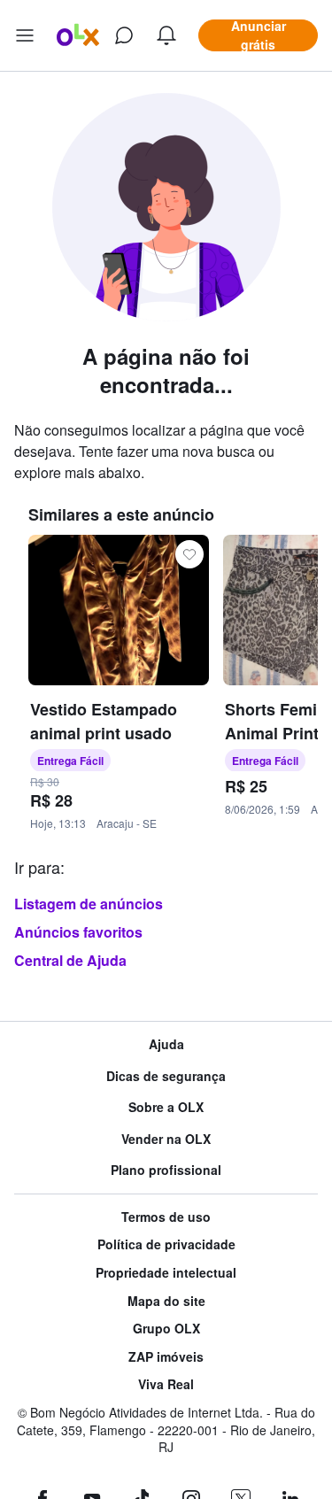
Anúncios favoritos (78, 932)
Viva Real (166, 1384)
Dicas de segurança (166, 1076)
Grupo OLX (166, 1328)
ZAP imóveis (166, 1356)
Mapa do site (166, 1301)
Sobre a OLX (166, 1107)
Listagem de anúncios (88, 903)
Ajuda (166, 1044)
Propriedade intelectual (166, 1272)
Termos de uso (166, 1217)
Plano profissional (166, 1170)
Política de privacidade (166, 1244)
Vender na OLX (166, 1139)
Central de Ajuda (70, 960)
